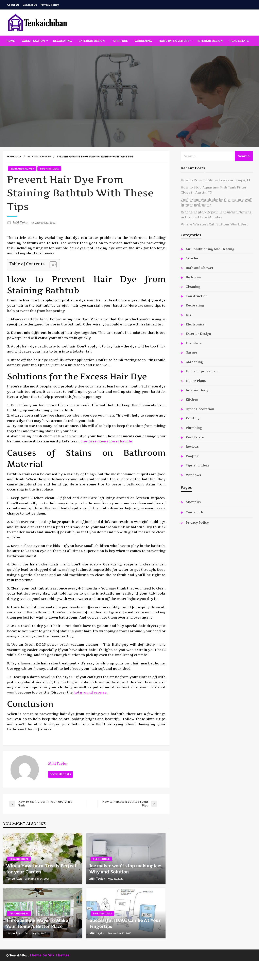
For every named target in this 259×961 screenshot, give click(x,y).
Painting (193, 418)
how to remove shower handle (106, 441)
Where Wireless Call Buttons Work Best (214, 224)
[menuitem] (10, 41)
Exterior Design (92, 40)
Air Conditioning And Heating (210, 249)
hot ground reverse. (90, 692)
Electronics (101, 859)
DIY (188, 315)
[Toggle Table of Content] (51, 264)
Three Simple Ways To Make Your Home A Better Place (37, 923)
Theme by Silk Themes (49, 955)
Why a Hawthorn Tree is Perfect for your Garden (41, 868)
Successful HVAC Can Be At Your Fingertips (125, 923)
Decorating (62, 40)
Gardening (143, 40)
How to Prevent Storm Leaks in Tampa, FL (216, 180)
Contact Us (30, 4)
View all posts (60, 774)
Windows (193, 475)
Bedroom (193, 277)
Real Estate (239, 40)
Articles (192, 258)
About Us (13, 4)
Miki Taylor (21, 222)
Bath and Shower (39, 156)
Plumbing (194, 428)
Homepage (14, 156)
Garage (191, 352)
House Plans (196, 381)
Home (10, 40)
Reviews (192, 446)
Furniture (119, 40)
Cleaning (193, 286)
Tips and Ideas (49, 168)
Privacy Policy (49, 4)
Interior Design (210, 40)
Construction (33, 40)
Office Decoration (200, 409)
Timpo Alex (14, 878)
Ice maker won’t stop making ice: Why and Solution (125, 868)
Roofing (192, 456)
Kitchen (192, 399)
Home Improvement (174, 40)
